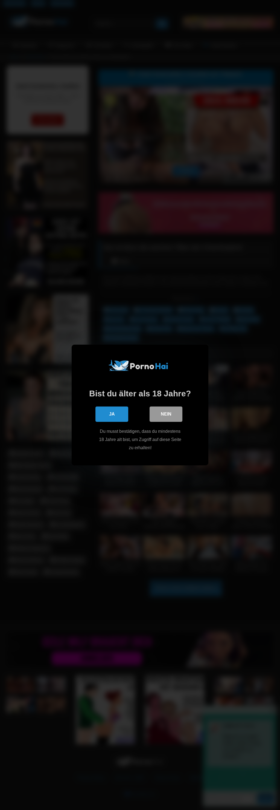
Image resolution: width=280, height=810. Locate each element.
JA (112, 414)
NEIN (166, 414)
